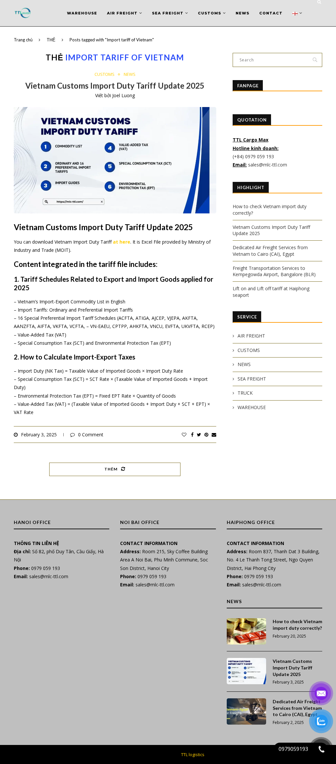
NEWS (242, 13)
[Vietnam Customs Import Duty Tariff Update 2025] (246, 671)
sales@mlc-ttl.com (267, 165)
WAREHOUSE (82, 13)
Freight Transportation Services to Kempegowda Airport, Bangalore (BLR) (274, 271)
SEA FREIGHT (167, 13)
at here (121, 242)
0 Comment (90, 434)
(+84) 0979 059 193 (254, 156)
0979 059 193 (45, 568)
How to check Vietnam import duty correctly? (297, 625)
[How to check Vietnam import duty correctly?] (246, 631)
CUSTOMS (209, 13)
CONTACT (271, 13)
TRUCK (245, 393)
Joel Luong (123, 95)
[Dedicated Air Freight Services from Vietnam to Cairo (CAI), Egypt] (246, 711)
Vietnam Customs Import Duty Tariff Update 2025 (114, 85)
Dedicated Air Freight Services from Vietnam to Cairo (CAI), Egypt (270, 250)
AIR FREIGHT (122, 13)
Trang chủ (23, 39)
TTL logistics (192, 754)
